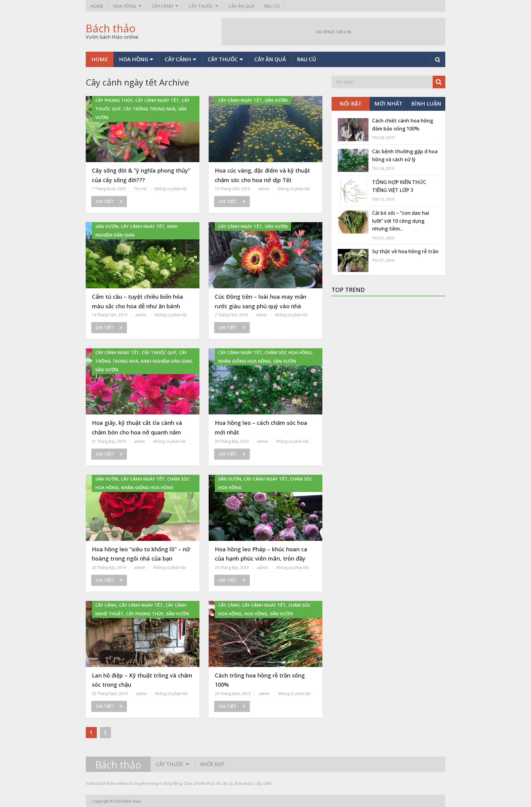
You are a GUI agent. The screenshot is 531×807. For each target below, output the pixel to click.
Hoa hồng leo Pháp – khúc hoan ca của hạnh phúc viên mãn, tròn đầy (261, 553)
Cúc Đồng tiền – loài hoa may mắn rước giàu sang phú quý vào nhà (260, 301)
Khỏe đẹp (212, 764)
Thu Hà (140, 188)
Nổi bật (350, 103)
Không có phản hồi (171, 188)
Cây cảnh (162, 6)
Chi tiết (105, 201)
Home (96, 6)
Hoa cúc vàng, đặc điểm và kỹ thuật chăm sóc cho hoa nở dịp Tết (262, 175)
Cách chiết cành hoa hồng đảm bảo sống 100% (402, 124)
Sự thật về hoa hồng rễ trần (405, 251)
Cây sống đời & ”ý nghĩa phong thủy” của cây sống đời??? (141, 175)
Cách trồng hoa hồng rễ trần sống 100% (260, 680)
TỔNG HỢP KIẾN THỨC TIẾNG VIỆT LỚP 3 (399, 186)
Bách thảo (111, 28)
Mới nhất (388, 103)
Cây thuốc (201, 6)
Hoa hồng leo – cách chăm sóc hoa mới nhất (261, 427)
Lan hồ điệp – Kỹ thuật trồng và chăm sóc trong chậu (142, 680)
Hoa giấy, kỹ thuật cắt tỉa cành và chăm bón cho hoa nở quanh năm (137, 427)
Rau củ (272, 6)
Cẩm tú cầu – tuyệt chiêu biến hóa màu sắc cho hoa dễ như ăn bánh (137, 301)
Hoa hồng (124, 6)
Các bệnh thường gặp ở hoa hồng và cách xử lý (405, 155)
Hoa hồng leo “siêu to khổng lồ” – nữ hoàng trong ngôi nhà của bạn (141, 553)
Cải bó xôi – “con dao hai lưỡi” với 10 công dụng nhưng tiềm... (400, 221)
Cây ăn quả (241, 6)
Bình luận (426, 103)
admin (263, 188)
